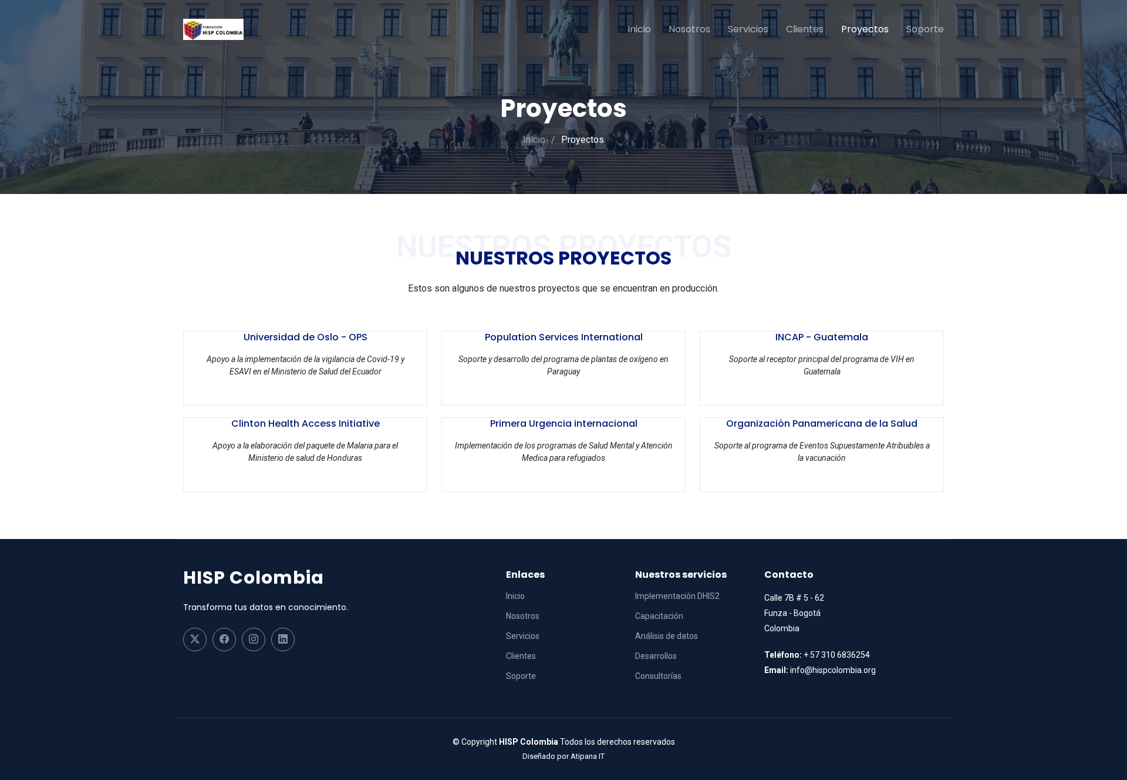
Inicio (639, 29)
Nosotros (689, 29)
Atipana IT (588, 756)
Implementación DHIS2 (677, 596)
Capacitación (659, 616)
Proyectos (865, 29)
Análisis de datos (666, 636)
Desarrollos (656, 656)
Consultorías (658, 676)
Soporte (925, 29)
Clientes (805, 29)
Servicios (748, 29)
